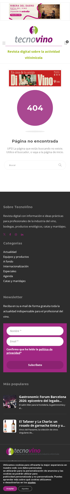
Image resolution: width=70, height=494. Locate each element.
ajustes (31, 482)
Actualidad (9, 252)
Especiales (9, 271)
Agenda (8, 276)
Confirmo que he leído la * (29, 351)
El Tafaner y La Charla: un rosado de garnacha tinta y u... (42, 423)
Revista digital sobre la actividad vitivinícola (33, 54)
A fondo (8, 261)
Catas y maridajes (14, 281)
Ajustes (25, 488)
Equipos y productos (16, 257)
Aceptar (10, 488)
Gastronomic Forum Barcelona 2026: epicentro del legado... (42, 399)
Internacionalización (15, 266)
